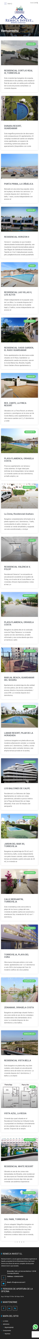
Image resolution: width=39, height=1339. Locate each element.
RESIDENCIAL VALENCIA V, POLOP (17, 568)
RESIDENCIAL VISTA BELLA (17, 1060)
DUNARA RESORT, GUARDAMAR (13, 127)
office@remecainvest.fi (18, 1282)
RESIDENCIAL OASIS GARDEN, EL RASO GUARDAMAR (19, 348)
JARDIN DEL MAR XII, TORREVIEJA (14, 845)
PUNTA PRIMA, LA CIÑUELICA (18, 184)
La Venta (5, 1321)
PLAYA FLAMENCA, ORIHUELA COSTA (19, 459)
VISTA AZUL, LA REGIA (15, 1113)
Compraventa (7, 1330)
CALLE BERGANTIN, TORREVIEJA (13, 900)
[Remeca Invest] (19, 18)
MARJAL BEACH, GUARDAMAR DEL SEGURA (19, 678)
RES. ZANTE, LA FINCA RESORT (15, 404)
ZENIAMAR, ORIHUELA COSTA (19, 1007)
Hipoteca (7, 1333)
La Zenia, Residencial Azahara (18, 514)
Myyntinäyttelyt (9, 1327)
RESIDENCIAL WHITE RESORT (18, 1166)
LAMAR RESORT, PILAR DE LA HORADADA (18, 734)
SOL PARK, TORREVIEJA (16, 1219)
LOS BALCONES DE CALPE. (17, 788)
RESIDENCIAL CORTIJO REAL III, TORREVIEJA (18, 71)
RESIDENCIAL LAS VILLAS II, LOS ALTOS (18, 293)
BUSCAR (33, 3)
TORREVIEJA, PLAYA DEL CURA (16, 955)
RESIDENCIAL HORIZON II (16, 237)
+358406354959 (18, 1276)
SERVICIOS (6, 1324)
